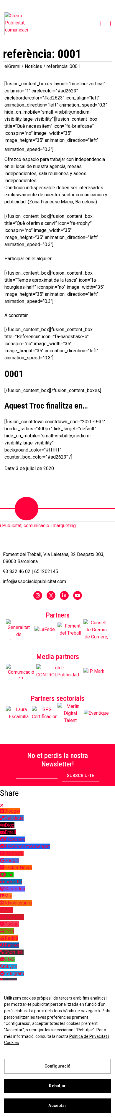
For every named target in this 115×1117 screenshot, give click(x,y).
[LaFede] (44, 629)
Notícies (33, 66)
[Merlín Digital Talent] (70, 713)
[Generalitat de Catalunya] (19, 629)
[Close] (2, 805)
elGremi (12, 66)
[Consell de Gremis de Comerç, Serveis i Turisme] (96, 629)
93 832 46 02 (16, 571)
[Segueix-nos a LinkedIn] (64, 595)
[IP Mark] (93, 671)
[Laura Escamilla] (19, 713)
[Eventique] (96, 713)
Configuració (58, 1066)
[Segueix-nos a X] (51, 595)
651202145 (46, 571)
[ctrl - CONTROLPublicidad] (57, 671)
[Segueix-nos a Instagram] (37, 595)
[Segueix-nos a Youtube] (77, 595)
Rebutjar (57, 1085)
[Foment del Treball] (70, 630)
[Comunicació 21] (21, 671)
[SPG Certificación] (45, 713)
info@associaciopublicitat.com (34, 581)
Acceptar (57, 1105)
